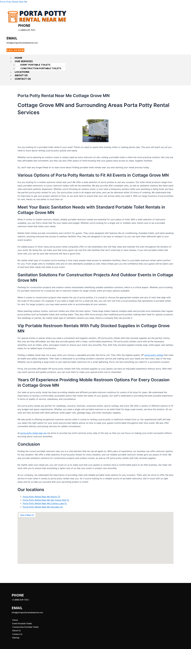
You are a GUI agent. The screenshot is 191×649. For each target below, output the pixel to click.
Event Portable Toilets (35, 65)
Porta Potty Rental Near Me (13, 1)
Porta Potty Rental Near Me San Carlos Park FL (46, 500)
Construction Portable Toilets (40, 68)
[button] (97, 61)
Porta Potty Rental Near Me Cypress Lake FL (45, 503)
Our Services (24, 61)
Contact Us (23, 78)
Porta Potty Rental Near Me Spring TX (41, 496)
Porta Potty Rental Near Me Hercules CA (43, 507)
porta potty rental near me (33, 433)
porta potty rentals (153, 355)
